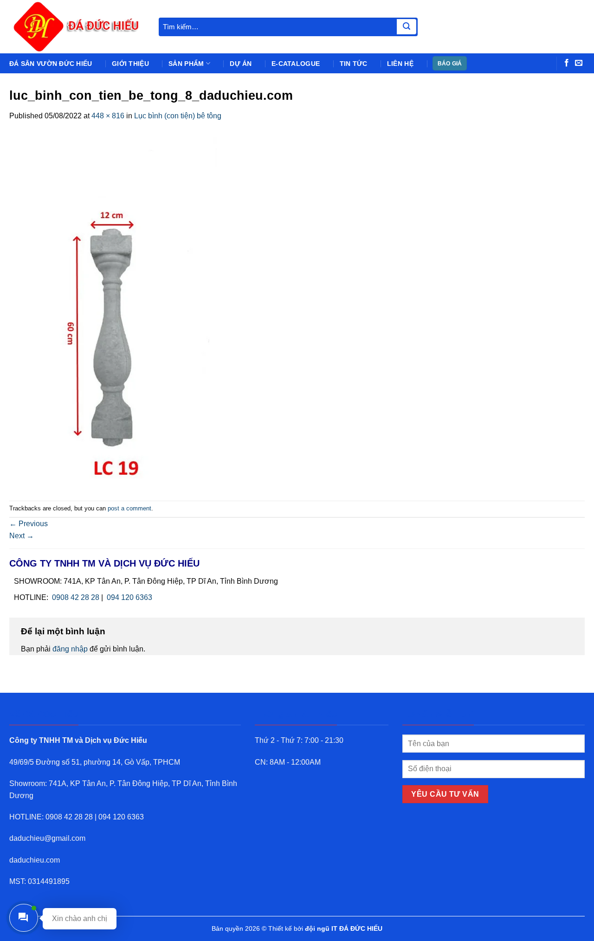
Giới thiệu (130, 63)
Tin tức (354, 63)
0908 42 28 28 (75, 597)
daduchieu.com (34, 860)
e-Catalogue (295, 63)
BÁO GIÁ (450, 63)
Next (21, 536)
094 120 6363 (129, 597)
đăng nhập (70, 649)
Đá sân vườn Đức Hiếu (50, 63)
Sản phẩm (186, 63)
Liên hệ (400, 63)
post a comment (129, 508)
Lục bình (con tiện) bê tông (177, 116)
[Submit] (406, 27)
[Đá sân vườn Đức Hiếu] (77, 26)
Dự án (241, 63)
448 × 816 (107, 116)
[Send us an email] (578, 63)
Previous (28, 524)
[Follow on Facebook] (566, 63)
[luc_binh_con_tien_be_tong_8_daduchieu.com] (113, 311)
